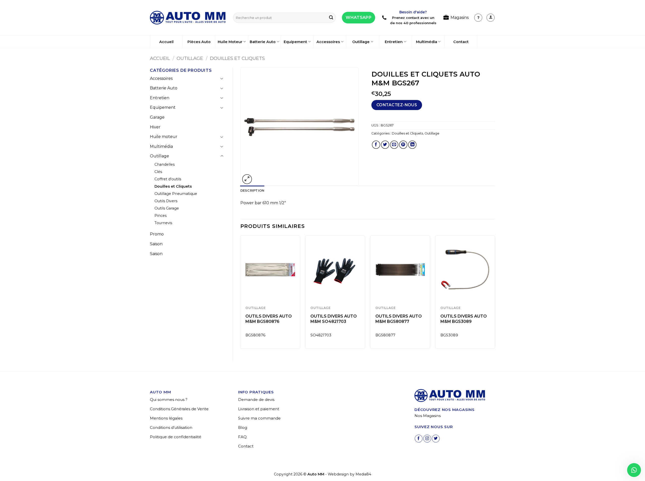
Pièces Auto (199, 42)
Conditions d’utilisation (171, 427)
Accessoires (328, 42)
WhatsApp (358, 17)
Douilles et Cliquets (237, 58)
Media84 (363, 474)
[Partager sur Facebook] (376, 145)
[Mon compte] (478, 18)
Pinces (160, 215)
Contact (461, 42)
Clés (158, 171)
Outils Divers (165, 201)
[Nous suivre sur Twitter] (436, 438)
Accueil (166, 42)
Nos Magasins (427, 415)
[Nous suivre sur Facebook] (419, 438)
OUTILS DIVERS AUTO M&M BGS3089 (463, 319)
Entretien (394, 42)
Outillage (361, 42)
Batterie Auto (263, 42)
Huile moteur (163, 136)
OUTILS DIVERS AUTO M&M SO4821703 (333, 319)
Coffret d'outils (167, 179)
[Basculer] (222, 78)
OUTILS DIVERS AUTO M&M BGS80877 (398, 319)
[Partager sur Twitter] (385, 145)
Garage (157, 117)
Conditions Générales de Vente (179, 408)
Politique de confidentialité (175, 436)
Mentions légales (166, 418)
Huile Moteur (230, 42)
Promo (157, 234)
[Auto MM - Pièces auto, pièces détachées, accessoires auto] (187, 17)
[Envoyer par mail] (394, 145)
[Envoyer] (331, 17)
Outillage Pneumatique (175, 193)
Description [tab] (252, 190)
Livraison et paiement (258, 408)
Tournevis (163, 223)
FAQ (242, 436)
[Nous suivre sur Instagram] (427, 438)
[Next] (495, 294)
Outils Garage (166, 208)
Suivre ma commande (259, 418)
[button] (491, 18)
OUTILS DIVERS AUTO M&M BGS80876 (268, 319)
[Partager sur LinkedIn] (412, 145)
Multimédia (426, 42)
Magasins (459, 17)
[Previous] (240, 294)
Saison (156, 244)
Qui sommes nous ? (168, 399)
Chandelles (164, 164)
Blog (242, 427)
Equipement (295, 42)
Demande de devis (256, 399)
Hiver (155, 127)
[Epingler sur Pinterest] (403, 145)
